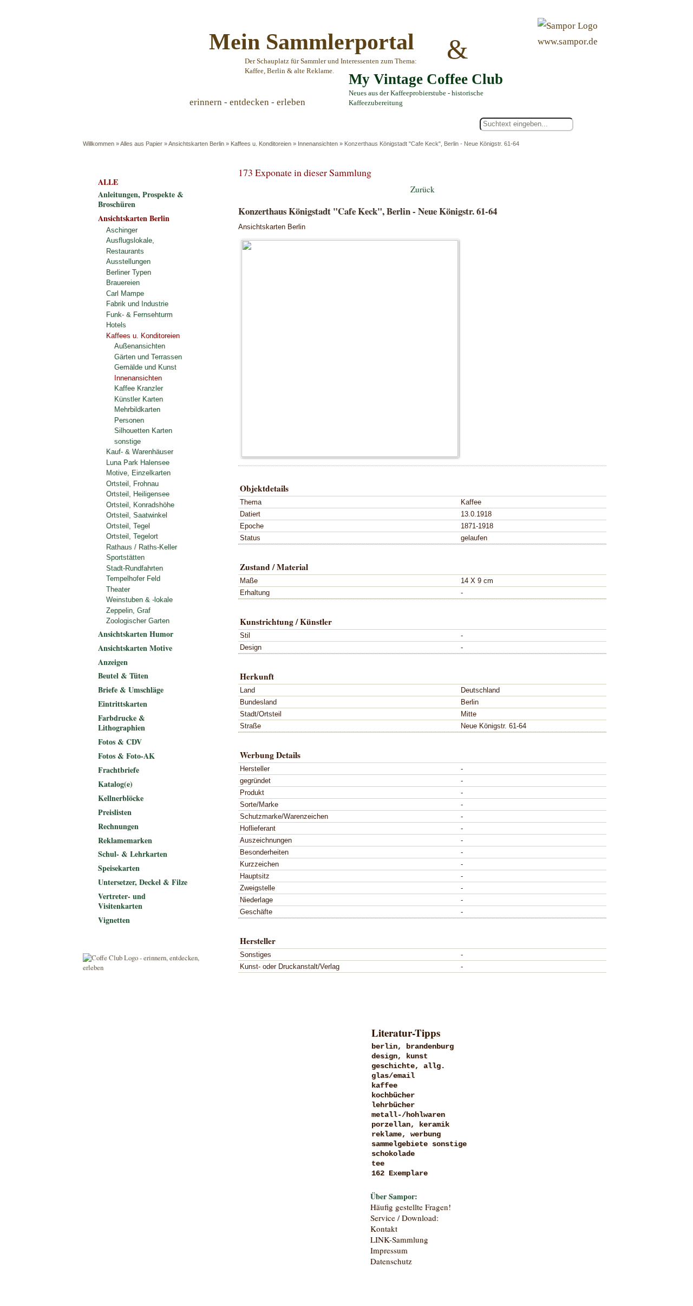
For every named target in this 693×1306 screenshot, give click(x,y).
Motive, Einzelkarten (138, 473)
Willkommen (98, 143)
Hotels (116, 325)
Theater (118, 589)
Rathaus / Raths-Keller (141, 547)
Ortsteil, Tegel (128, 526)
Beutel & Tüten (123, 675)
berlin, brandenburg (412, 1046)
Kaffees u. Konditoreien (261, 143)
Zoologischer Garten (137, 621)
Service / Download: (404, 1217)
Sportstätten (125, 557)
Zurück (422, 189)
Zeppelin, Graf (128, 610)
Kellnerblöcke (120, 798)
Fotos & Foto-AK (126, 755)
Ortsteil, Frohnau (132, 484)
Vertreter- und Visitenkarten (122, 900)
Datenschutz (391, 1261)
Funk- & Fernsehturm (139, 315)
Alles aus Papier (141, 143)
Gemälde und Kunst (145, 367)
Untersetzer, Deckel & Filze (142, 882)
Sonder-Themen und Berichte (172, 1179)
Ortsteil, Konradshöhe (140, 505)
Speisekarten (119, 868)
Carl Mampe (125, 293)
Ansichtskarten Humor (135, 633)
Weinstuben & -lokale (139, 600)
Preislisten (115, 812)
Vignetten (114, 920)
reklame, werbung (406, 1134)
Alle (129, 124)
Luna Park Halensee (137, 462)
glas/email (393, 1075)
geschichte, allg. (408, 1066)
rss (599, 1253)
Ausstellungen (128, 261)
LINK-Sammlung (399, 1239)
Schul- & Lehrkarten (132, 853)
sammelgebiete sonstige (419, 1144)
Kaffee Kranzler (138, 388)
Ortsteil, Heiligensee (137, 494)
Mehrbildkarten (137, 409)
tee (377, 1163)
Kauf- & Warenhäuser (139, 452)
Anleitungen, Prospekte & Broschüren (141, 199)
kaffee (384, 1085)
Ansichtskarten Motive (135, 648)
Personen (129, 420)
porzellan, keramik (410, 1124)
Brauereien (123, 283)
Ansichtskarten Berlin (196, 143)
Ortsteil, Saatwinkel (136, 515)
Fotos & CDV (120, 741)
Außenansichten (139, 346)
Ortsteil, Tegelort (132, 536)
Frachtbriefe (118, 769)
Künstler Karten (138, 399)
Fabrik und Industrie (137, 304)
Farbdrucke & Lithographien (121, 722)
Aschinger (122, 230)
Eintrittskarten (122, 703)
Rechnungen (118, 826)
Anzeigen (113, 662)
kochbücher (393, 1095)
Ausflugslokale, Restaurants (130, 245)
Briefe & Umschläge (131, 689)
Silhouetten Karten (143, 430)
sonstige (127, 441)
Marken (172, 1091)
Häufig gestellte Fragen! (410, 1206)
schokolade (393, 1153)
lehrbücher (393, 1105)
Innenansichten (318, 143)
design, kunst (399, 1056)
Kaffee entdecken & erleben (172, 1202)
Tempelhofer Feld (133, 578)
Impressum (389, 1250)
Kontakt (383, 1228)
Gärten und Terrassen (148, 357)
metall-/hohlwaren (408, 1114)
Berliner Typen (128, 272)
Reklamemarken (125, 840)
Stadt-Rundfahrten (134, 568)
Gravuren (172, 1068)
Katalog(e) (115, 784)
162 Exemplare (399, 1173)
